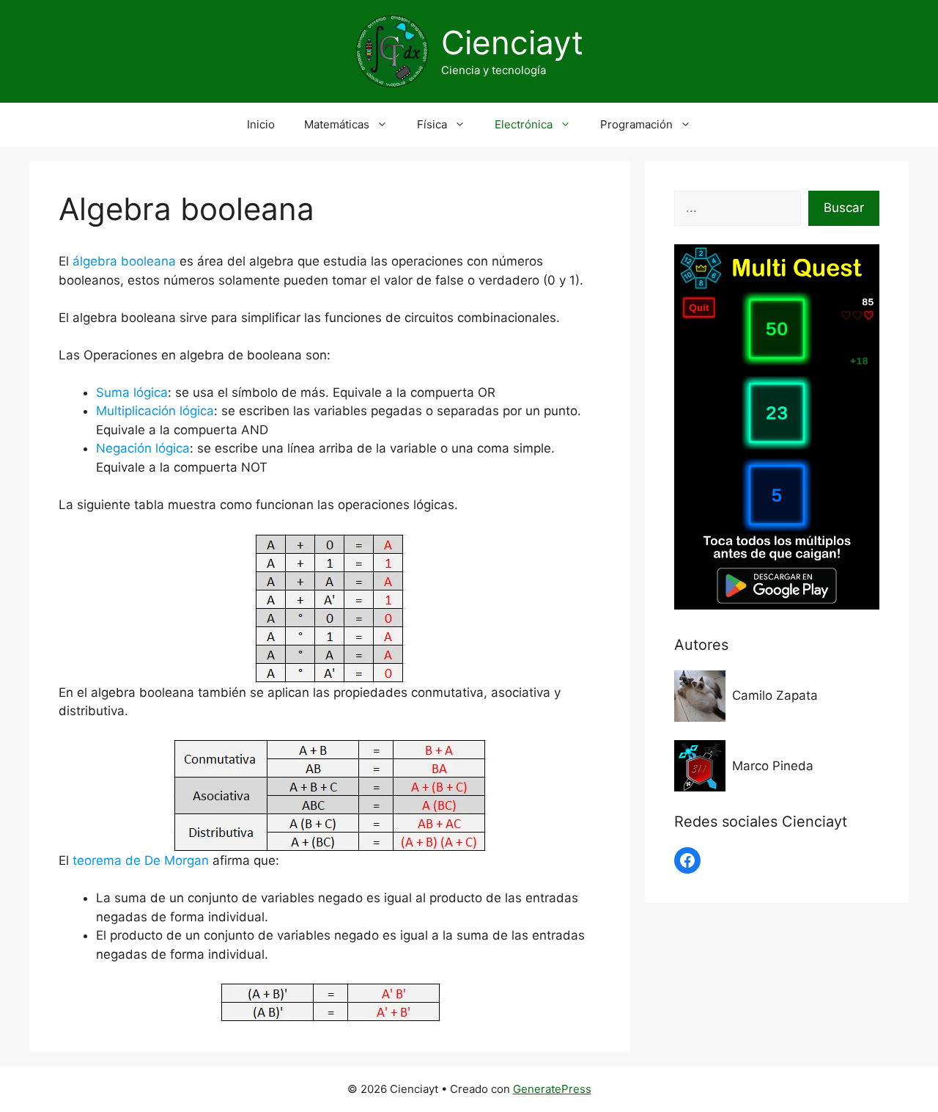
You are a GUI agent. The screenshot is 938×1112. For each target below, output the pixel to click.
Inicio (261, 124)
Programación (636, 124)
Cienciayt (512, 42)
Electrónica (524, 124)
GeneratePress (552, 1089)
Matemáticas (336, 124)
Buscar (844, 207)
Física (432, 124)
